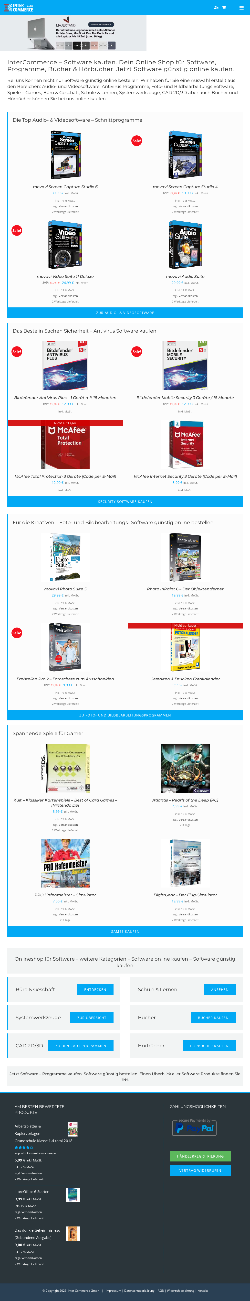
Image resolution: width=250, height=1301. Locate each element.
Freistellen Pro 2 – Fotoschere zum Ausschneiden (65, 679)
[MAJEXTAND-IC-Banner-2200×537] (73, 16)
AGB (161, 1291)
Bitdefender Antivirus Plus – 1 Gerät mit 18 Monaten (65, 397)
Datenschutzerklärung (139, 1291)
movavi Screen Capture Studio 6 (65, 186)
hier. (125, 1079)
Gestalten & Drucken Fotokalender (185, 679)
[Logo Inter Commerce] (18, 5)
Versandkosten (68, 206)
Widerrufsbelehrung (180, 1291)
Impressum (113, 1291)
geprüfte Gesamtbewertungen (35, 1153)
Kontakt (203, 1291)
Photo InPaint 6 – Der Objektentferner (185, 589)
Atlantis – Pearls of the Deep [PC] (185, 800)
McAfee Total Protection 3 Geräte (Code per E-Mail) (65, 476)
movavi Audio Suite (185, 276)
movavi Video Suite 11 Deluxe (65, 276)
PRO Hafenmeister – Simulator (65, 895)
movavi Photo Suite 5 (65, 589)
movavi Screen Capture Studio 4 (185, 186)
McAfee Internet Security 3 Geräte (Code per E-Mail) (185, 476)
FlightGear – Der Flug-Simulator (185, 895)
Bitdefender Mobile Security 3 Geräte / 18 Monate (185, 397)
